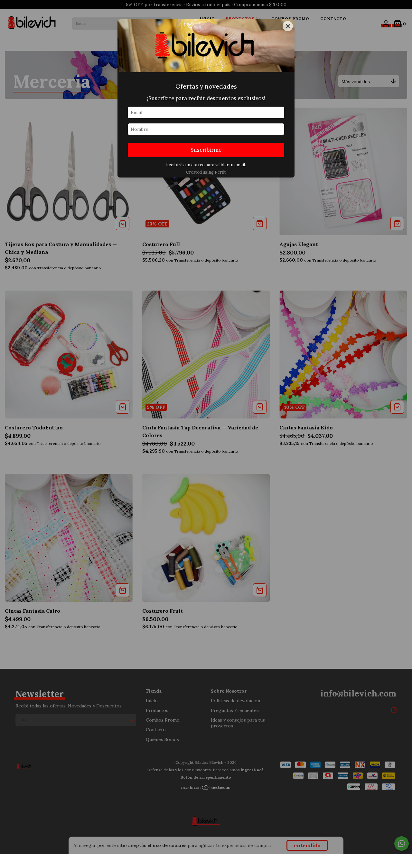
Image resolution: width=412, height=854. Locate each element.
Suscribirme (206, 149)
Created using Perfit (206, 172)
